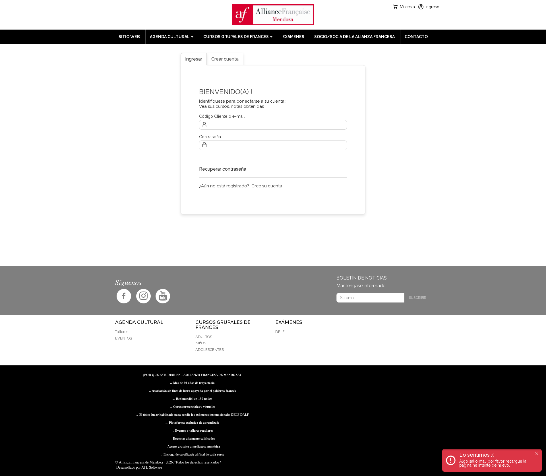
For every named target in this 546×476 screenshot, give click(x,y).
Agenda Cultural (170, 36)
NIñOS (200, 343)
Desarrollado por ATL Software (139, 467)
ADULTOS (203, 337)
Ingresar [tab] (193, 59)
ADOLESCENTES (209, 349)
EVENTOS (123, 338)
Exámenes (293, 36)
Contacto (416, 36)
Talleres (121, 332)
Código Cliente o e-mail (222, 116)
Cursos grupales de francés (236, 36)
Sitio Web (129, 36)
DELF (279, 332)
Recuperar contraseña (222, 169)
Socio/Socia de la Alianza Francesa (354, 36)
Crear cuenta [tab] (225, 59)
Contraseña (210, 136)
